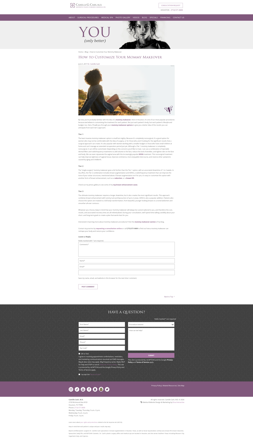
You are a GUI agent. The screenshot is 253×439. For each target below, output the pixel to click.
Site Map (181, 386)
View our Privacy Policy (108, 364)
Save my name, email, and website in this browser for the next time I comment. (107, 278)
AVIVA (141, 154)
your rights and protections (88, 422)
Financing (165, 17)
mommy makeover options (122, 125)
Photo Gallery (123, 17)
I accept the (85, 374)
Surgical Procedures (88, 17)
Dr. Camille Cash (94, 64)
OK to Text (85, 354)
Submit (151, 355)
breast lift (130, 178)
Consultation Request (170, 5)
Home (80, 52)
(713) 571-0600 (79, 408)
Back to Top (168, 297)
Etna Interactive (178, 402)
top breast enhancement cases (125, 185)
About (72, 17)
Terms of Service (142, 362)
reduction (118, 178)
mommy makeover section (145, 222)
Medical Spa (107, 17)
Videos (136, 17)
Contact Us (178, 17)
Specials (154, 17)
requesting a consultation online (109, 228)
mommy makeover (123, 120)
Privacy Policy (156, 386)
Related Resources (170, 386)
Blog (144, 17)
